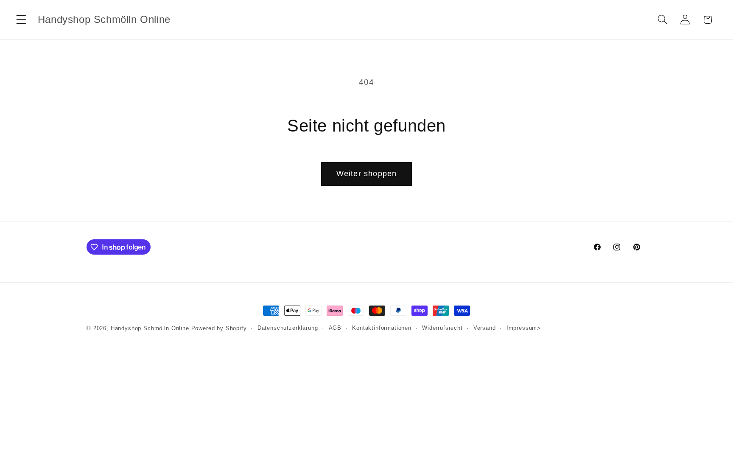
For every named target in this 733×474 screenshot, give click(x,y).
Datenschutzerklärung (287, 328)
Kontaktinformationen (381, 328)
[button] (21, 19)
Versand (484, 328)
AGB (335, 328)
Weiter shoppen (366, 173)
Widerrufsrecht (442, 328)
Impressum (521, 328)
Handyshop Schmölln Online (150, 328)
